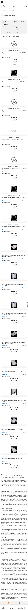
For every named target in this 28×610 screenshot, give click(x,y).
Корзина (25, 6)
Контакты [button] (3, 6)
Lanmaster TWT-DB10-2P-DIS (14, 340)
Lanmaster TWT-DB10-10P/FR (14, 224)
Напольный (6, 26)
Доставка (14, 604)
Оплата (8, 604)
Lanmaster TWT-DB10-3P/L (14, 282)
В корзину (14, 64)
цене (9, 36)
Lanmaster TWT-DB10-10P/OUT (14, 455)
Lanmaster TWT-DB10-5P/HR (14, 108)
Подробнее (4, 55)
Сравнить (3, 608)
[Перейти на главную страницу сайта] (9, 2)
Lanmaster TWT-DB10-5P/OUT (14, 427)
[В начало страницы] (25, 608)
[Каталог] (2, 2)
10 (17, 27)
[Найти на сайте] (25, 10)
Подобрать (8, 32)
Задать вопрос (27, 305)
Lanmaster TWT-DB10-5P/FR (14, 195)
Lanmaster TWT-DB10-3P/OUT (14, 369)
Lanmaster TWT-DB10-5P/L (14, 311)
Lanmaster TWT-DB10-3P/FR (14, 79)
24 (17, 29)
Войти (14, 6)
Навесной (6, 24)
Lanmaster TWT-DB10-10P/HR (14, 166)
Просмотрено (20, 608)
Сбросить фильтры (20, 32)
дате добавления (16, 36)
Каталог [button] (3, 604)
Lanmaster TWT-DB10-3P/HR (14, 50)
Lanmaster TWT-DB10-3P (14, 137)
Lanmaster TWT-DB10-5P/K (14, 398)
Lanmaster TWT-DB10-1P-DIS (14, 253)
